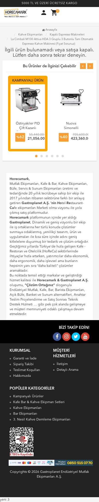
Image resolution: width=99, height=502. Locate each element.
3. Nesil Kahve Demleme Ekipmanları (41, 419)
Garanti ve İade (25, 358)
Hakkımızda (22, 376)
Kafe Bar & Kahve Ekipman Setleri (39, 402)
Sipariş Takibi (23, 364)
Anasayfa (51, 29)
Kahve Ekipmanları (27, 408)
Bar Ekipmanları (25, 413)
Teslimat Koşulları (26, 370)
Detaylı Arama (67, 369)
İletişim (62, 364)
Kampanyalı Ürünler (28, 396)
